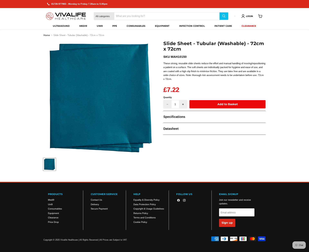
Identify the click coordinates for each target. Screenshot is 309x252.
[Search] (224, 16)
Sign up (227, 222)
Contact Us (96, 200)
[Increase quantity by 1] (183, 104)
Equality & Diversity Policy (146, 200)
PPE (114, 25)
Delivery (95, 204)
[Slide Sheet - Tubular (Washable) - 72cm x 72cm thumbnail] (49, 164)
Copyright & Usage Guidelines (148, 208)
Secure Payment (99, 208)
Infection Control (192, 25)
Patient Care (223, 25)
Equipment (162, 25)
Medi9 (83, 25)
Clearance (249, 25)
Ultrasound (61, 25)
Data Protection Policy (144, 204)
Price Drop (53, 222)
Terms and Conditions (144, 217)
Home (46, 35)
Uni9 (100, 25)
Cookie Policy (140, 222)
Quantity (167, 97)
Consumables (136, 25)
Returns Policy (140, 213)
